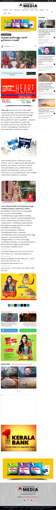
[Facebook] (9, 305)
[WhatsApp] (12, 305)
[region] (18, 24)
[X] (50, 1)
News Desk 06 (4, 375)
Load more (18, 391)
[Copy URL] (25, 305)
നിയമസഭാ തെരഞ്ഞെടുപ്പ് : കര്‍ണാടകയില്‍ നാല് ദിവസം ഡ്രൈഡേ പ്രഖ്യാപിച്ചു (29, 324)
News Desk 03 (7, 46)
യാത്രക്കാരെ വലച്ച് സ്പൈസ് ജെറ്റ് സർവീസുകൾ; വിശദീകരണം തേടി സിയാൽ (27, 384)
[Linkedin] (28, 305)
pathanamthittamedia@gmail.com (31, 496)
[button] (51, 11)
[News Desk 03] (2, 46)
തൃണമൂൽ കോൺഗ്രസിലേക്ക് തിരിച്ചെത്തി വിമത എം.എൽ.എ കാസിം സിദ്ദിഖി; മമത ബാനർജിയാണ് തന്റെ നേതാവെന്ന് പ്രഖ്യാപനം (9, 371)
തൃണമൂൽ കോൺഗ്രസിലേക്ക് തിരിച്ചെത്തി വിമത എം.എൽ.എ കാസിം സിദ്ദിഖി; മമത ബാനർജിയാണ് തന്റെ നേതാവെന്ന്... (46, 32)
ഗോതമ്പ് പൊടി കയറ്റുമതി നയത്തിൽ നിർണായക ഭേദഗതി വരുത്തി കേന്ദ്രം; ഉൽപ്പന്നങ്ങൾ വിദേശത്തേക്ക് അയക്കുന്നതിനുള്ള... (46, 86)
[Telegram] (49, 1)
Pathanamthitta (6, 34)
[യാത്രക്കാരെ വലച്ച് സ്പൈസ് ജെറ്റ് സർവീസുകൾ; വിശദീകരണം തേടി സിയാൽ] (46, 103)
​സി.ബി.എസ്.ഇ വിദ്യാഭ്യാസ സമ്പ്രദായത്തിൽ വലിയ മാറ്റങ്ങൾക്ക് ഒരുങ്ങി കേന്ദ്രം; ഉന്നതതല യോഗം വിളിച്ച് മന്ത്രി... (46, 59)
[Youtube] (52, 1)
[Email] (21, 305)
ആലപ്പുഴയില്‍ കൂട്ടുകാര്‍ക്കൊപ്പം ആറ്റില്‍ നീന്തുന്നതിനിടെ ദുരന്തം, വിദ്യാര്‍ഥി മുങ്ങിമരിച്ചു (9, 324)
